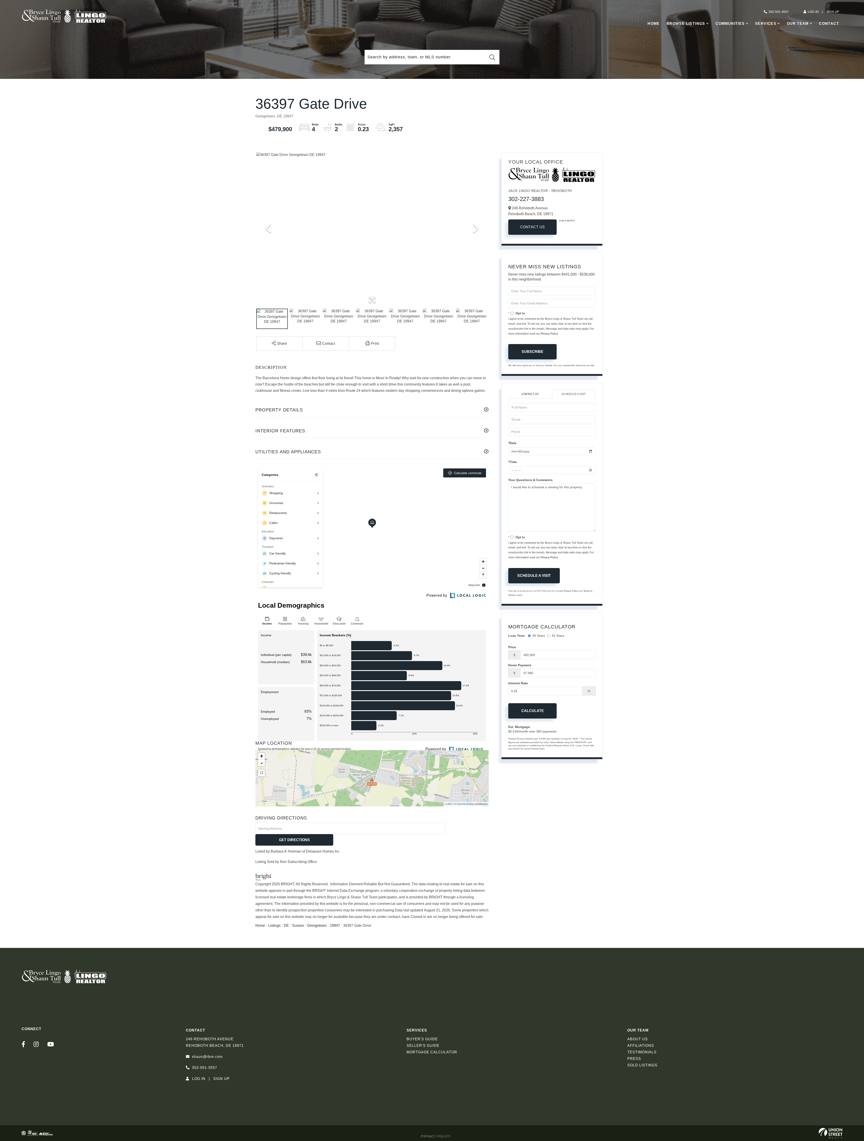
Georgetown (317, 925)
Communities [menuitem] (730, 23)
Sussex (298, 925)
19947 (335, 925)
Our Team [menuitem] (798, 23)
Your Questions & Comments (530, 480)
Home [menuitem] (654, 23)
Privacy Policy (549, 333)
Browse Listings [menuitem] (685, 23)
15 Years (558, 635)
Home (260, 925)
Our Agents (567, 220)
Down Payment (519, 665)
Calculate (532, 711)
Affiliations (640, 1045)
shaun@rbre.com (207, 1057)
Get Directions (294, 840)
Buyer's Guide (422, 1039)
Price (512, 647)
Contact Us (532, 227)
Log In (813, 12)
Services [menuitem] (765, 23)
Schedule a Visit (573, 394)
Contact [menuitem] (829, 23)
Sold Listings (642, 1065)
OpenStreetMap (465, 804)
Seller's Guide (423, 1045)
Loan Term (516, 635)
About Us (637, 1039)
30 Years (538, 635)
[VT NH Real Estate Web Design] (830, 1133)
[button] (492, 57)
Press (634, 1059)
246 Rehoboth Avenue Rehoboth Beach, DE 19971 (215, 1042)
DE (286, 925)
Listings (274, 925)
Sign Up (832, 12)
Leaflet (448, 804)
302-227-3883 (526, 199)
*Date (512, 443)
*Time (512, 462)
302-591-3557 (779, 12)
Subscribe (532, 352)
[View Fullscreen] (261, 772)
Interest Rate (518, 683)
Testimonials (642, 1052)
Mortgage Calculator (432, 1052)
